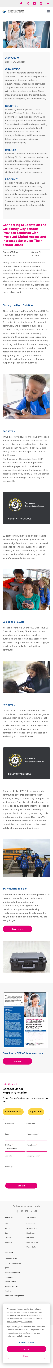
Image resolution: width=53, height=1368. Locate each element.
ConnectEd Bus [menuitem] (11, 1259)
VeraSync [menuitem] (8, 1291)
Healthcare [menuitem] (31, 1233)
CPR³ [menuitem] (7, 1268)
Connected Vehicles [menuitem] (13, 1263)
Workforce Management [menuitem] (14, 1296)
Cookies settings (26, 1342)
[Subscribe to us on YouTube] (47, 3)
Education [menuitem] (30, 1224)
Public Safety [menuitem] (31, 1247)
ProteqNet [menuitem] (9, 1277)
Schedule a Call (13, 1112)
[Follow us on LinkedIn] (34, 3)
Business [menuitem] (30, 1238)
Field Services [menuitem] (32, 1242)
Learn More (17, 929)
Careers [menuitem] (8, 1238)
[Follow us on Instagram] (41, 3)
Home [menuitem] (7, 1224)
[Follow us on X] (27, 3)
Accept (26, 1349)
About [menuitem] (7, 1228)
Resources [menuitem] (9, 1242)
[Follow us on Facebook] (21, 3)
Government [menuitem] (31, 1228)
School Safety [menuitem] (10, 1282)
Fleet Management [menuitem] (12, 1273)
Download (17, 1061)
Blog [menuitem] (6, 1233)
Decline (26, 1356)
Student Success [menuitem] (12, 1286)
